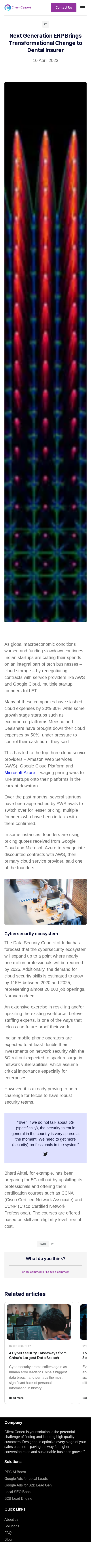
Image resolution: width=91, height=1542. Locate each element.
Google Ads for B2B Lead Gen (28, 1485)
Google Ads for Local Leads (26, 1478)
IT (45, 24)
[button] (83, 8)
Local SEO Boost (17, 1492)
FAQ (7, 1533)
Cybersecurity (20, 1346)
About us (11, 1519)
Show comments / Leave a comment (45, 1272)
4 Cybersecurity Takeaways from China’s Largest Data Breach (37, 1355)
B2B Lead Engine (18, 1498)
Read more (16, 1397)
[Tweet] (45, 1154)
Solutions (11, 1526)
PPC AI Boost (15, 1472)
